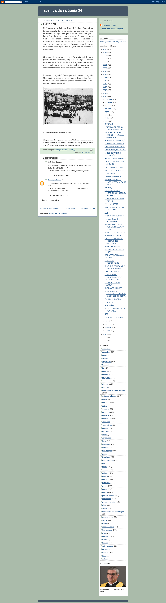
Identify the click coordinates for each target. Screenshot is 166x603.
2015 (105, 84)
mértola (105, 473)
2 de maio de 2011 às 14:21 (58, 175)
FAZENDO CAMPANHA (113, 167)
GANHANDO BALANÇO (114, 317)
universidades (107, 546)
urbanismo (106, 549)
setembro (109, 109)
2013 (105, 90)
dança (104, 399)
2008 (105, 341)
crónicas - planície (109, 396)
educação (106, 415)
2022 (105, 62)
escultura (105, 431)
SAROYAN (109, 124)
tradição (105, 539)
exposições (106, 438)
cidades (105, 384)
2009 (105, 338)
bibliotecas (106, 374)
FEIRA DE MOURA (112, 272)
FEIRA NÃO (109, 305)
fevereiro (108, 327)
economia (106, 412)
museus (105, 470)
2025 (105, 52)
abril (107, 321)
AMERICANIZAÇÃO (112, 246)
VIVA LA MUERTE (111, 204)
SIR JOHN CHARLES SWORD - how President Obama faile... (115, 135)
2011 (105, 96)
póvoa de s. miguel (109, 502)
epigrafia (105, 428)
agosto (108, 112)
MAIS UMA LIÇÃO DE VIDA (115, 150)
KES (106, 314)
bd (103, 368)
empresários (107, 425)
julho (107, 115)
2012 (105, 93)
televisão (105, 536)
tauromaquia (107, 530)
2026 (105, 49)
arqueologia (106, 358)
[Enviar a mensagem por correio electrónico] (91, 150)
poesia (104, 489)
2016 (105, 81)
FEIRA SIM (109, 302)
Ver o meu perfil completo (112, 29)
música (105, 476)
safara (104, 508)
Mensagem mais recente (49, 208)
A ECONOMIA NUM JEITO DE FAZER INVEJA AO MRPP (115, 226)
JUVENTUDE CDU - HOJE (115, 147)
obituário (105, 479)
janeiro (108, 331)
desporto (105, 409)
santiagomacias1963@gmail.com (113, 41)
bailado (105, 365)
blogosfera (106, 378)
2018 (105, 74)
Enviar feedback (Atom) (58, 213)
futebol (105, 447)
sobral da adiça (108, 527)
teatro (104, 533)
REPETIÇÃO (109, 188)
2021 (105, 65)
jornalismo (106, 457)
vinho (104, 556)
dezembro (109, 99)
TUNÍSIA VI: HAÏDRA (113, 299)
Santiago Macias (54, 180)
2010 (105, 334)
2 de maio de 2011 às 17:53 (58, 195)
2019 (105, 71)
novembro (109, 102)
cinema (105, 387)
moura (104, 467)
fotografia (106, 444)
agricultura (106, 349)
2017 (105, 78)
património (106, 483)
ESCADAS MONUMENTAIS (115, 159)
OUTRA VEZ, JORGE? (113, 288)
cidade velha (107, 381)
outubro (108, 105)
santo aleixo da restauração (113, 512)
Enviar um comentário (50, 200)
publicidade (106, 499)
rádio (104, 505)
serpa (104, 523)
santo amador (107, 517)
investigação (107, 451)
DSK (106, 213)
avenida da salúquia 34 (63, 10)
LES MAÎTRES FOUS (113, 176)
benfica (105, 371)
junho (107, 118)
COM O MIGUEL (111, 173)
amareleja (106, 352)
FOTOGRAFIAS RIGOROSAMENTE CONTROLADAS (113, 277)
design (104, 406)
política (105, 492)
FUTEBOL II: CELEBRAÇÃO (115, 140)
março (107, 324)
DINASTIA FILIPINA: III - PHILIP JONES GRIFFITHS (114, 241)
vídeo (104, 559)
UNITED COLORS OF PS (114, 170)
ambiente (105, 355)
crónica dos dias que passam (113, 391)
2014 (105, 87)
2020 (105, 68)
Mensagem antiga (88, 208)
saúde (104, 520)
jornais (104, 454)
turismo (105, 543)
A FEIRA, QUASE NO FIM (114, 216)
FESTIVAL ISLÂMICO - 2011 (115, 232)
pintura (105, 486)
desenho (105, 402)
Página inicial (70, 208)
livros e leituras (87, 152)
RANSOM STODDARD (113, 235)
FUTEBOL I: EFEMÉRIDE (114, 144)
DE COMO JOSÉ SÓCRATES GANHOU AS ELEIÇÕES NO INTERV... (115, 293)
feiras (104, 441)
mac (104, 463)
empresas (106, 422)
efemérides (106, 418)
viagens (105, 552)
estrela (105, 435)
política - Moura (108, 496)
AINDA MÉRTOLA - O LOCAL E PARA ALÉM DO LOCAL (115, 182)
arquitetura (106, 362)
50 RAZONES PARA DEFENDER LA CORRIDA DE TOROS (115, 193)
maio (107, 121)
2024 (105, 56)
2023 (105, 59)
